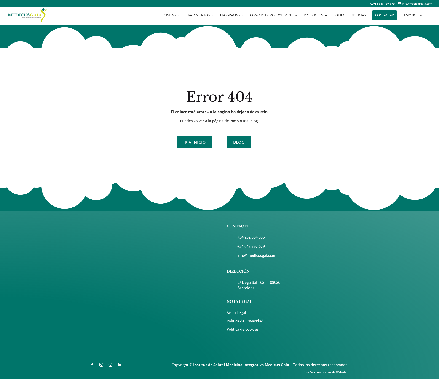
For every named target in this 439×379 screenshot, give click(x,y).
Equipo (339, 15)
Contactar (384, 15)
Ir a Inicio (194, 142)
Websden (342, 372)
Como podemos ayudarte (271, 15)
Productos (313, 15)
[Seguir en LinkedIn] (119, 364)
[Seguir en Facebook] (92, 364)
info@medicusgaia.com (257, 255)
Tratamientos (198, 15)
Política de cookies (243, 329)
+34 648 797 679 (251, 246)
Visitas (170, 15)
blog (238, 142)
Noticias (358, 15)
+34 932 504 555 (251, 237)
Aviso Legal (236, 312)
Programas (230, 15)
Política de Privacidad (245, 321)
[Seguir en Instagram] (101, 364)
